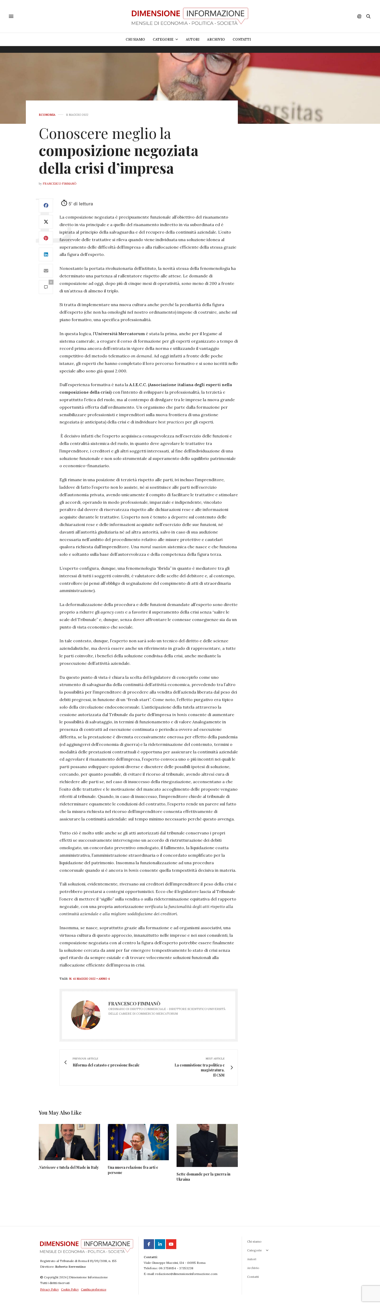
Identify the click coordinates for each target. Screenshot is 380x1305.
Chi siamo (135, 39)
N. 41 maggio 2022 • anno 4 (89, 978)
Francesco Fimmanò (59, 183)
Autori (192, 39)
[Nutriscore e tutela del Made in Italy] (69, 1142)
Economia (47, 114)
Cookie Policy (70, 1289)
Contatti (242, 39)
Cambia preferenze (93, 1289)
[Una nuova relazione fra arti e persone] (138, 1142)
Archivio (216, 39)
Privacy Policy (49, 1289)
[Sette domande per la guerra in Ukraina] (207, 1145)
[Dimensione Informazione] (190, 16)
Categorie (163, 39)
